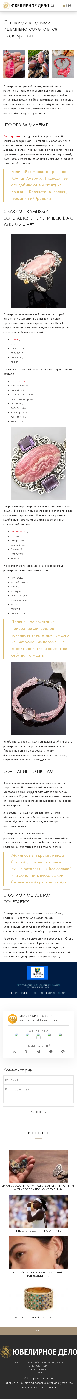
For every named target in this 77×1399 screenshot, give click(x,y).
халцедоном (19, 531)
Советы (38, 1373)
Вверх (39, 1331)
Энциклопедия (38, 1366)
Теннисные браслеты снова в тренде (38, 1231)
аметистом (18, 381)
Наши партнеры (38, 1369)
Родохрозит (11, 136)
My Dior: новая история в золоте (38, 1317)
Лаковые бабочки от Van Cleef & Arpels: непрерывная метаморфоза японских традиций (38, 1188)
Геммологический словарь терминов (38, 1363)
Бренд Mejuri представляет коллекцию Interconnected (39, 1274)
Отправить (38, 1111)
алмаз (15, 339)
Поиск (53, 6)
